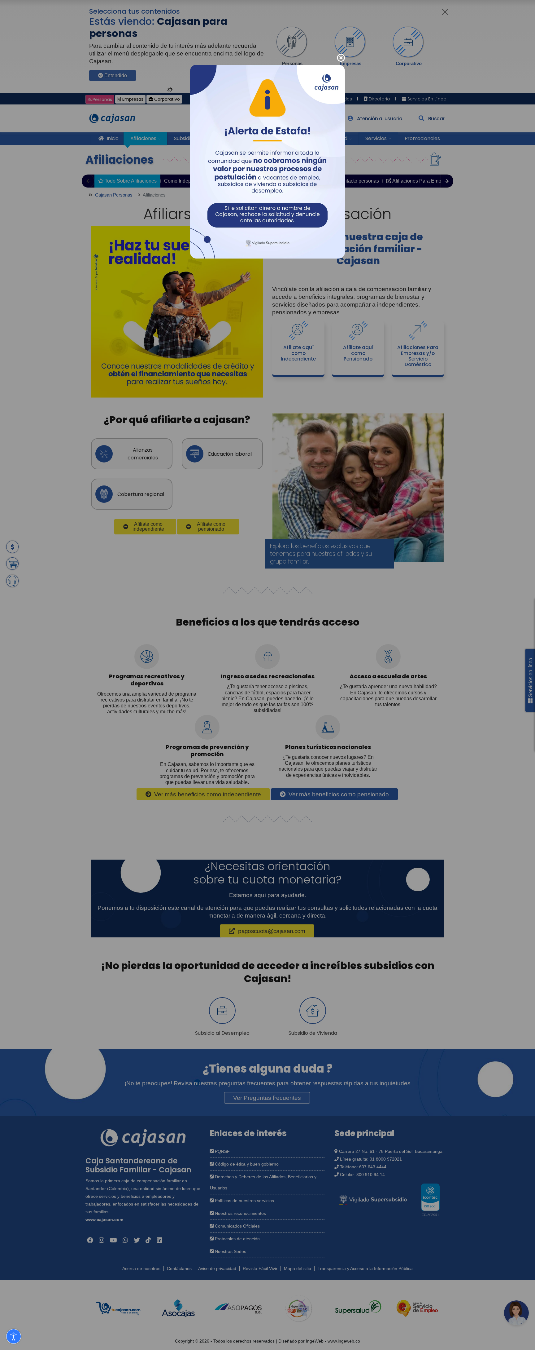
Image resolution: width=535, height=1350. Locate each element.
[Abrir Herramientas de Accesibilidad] (13, 1336)
